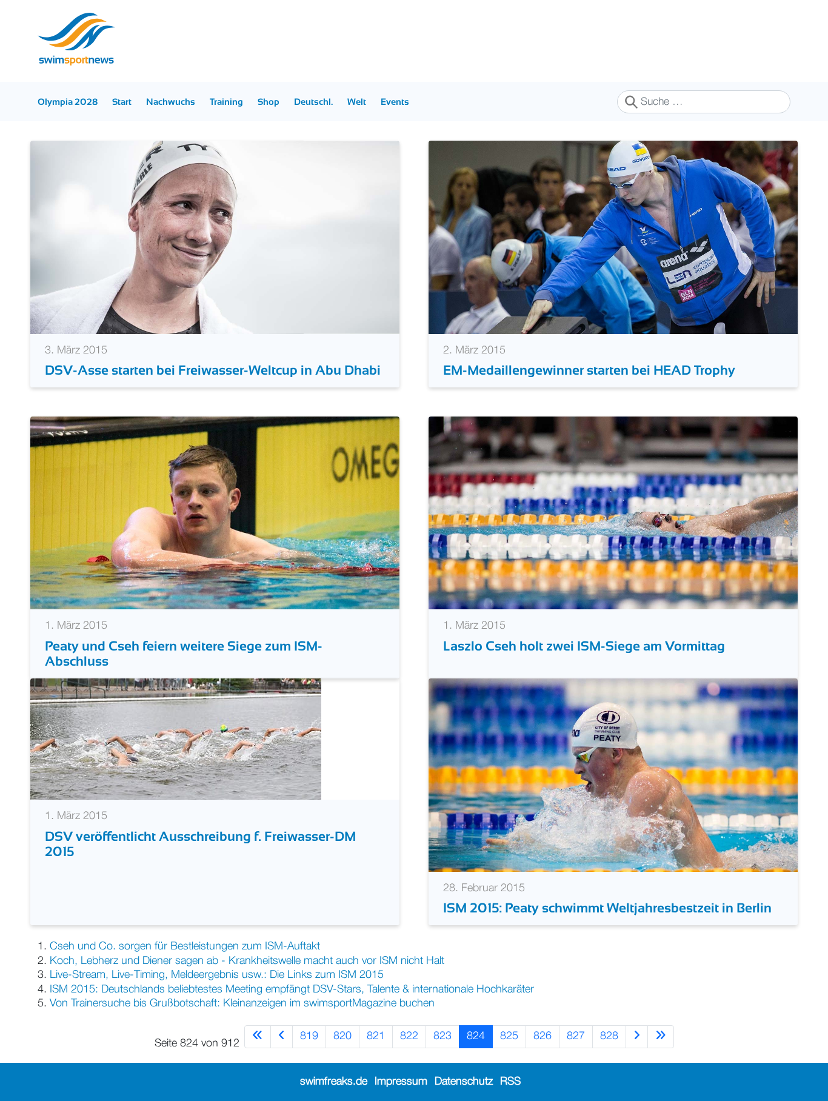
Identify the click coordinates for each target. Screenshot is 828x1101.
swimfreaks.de (333, 1081)
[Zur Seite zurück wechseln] (281, 1036)
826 (542, 1036)
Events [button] (395, 101)
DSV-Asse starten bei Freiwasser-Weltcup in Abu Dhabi (213, 370)
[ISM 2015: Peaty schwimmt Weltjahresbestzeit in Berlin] (613, 775)
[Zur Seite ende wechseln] (660, 1036)
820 (342, 1036)
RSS (510, 1081)
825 (509, 1036)
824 (476, 1036)
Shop (268, 101)
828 (609, 1036)
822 (409, 1036)
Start (122, 101)
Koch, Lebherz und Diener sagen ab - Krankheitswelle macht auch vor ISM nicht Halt (247, 961)
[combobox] (703, 101)
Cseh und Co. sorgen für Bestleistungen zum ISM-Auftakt (185, 946)
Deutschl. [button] (313, 101)
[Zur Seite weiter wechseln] (637, 1036)
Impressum (401, 1081)
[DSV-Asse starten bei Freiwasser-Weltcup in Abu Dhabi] (214, 237)
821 (376, 1036)
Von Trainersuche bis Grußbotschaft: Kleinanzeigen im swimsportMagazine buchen (242, 1003)
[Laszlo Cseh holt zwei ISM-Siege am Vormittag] (613, 513)
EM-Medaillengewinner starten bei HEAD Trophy (589, 370)
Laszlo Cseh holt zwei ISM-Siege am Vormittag (584, 646)
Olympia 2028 (68, 101)
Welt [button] (356, 101)
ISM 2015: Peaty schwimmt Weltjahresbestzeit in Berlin (607, 907)
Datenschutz (464, 1081)
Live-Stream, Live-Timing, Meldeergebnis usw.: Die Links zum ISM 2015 (217, 975)
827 (576, 1036)
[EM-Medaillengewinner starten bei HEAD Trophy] (613, 237)
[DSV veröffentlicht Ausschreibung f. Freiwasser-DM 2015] (175, 739)
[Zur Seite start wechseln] (257, 1036)
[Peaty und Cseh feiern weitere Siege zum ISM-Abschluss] (214, 513)
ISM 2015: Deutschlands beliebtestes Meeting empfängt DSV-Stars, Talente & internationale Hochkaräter (292, 989)
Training (226, 101)
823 (442, 1036)
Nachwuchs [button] (170, 101)
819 (309, 1036)
